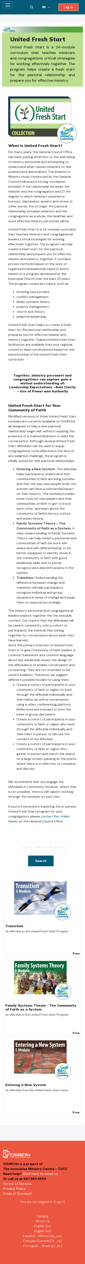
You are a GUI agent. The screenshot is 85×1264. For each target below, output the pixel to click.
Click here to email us (40, 1174)
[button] (32, 7)
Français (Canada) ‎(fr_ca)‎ (42, 1241)
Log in (68, 7)
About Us (42, 1221)
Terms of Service (17, 1183)
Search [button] (41, 861)
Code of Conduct (17, 1193)
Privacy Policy (14, 1188)
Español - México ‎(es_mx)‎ (42, 1236)
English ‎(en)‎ (42, 1226)
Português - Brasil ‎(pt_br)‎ (42, 1246)
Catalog (42, 1216)
